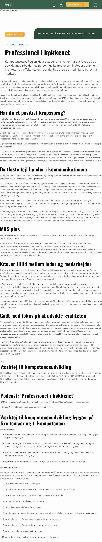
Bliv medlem (74, 4)
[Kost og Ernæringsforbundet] (9, 4)
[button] (53, 4)
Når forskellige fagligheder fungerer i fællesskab (31, 407)
